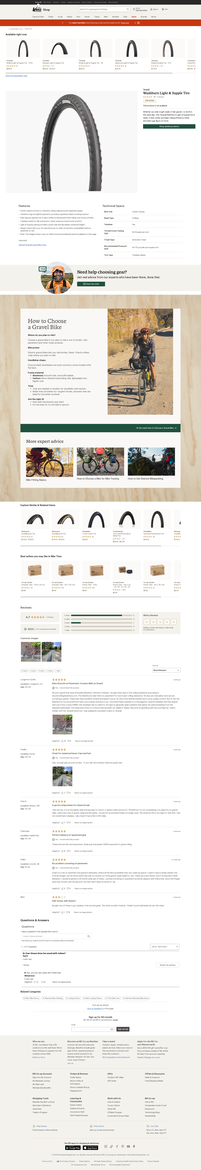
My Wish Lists (38, 1084)
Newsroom (149, 1109)
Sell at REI (111, 1109)
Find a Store (99, 1126)
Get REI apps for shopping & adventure (81, 1143)
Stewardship (150, 1116)
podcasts (134, 1146)
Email (73, 1025)
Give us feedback (94, 1008)
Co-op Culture (113, 1105)
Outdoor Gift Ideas (115, 1077)
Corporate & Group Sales (118, 1116)
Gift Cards (111, 1081)
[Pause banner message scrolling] (138, 22)
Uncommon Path (77, 1112)
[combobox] (104, 9)
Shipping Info (76, 1091)
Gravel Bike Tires (16, 29)
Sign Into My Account (42, 1077)
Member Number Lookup (44, 1102)
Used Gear (37, 1109)
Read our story (39, 1057)
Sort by (155, 666)
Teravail (146, 89)
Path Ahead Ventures (79, 1115)
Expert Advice (76, 1105)
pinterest (123, 1146)
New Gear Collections (42, 1105)
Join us (70, 1063)
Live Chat (154, 1126)
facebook (117, 1146)
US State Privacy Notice (103, 1161)
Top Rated (149, 100)
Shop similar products (169, 126)
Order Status (75, 1077)
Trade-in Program (40, 1112)
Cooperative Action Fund (155, 1105)
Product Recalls (153, 1161)
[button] (71, 142)
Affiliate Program (114, 1112)
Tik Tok (111, 1146)
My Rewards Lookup (41, 1081)
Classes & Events (77, 1108)
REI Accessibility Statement (120, 1165)
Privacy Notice (84, 1161)
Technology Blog (152, 1112)
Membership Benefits (42, 1088)
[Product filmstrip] (100, 651)
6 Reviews (50, 617)
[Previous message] (62, 22)
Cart (166, 9)
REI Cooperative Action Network (116, 1057)
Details (115, 1020)
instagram (106, 1146)
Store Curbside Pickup (79, 1087)
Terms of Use (47, 1161)
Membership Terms (98, 1165)
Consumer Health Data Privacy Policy (129, 1161)
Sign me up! (123, 1029)
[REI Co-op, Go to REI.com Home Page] (36, 9)
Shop (46, 9)
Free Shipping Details (154, 1081)
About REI (149, 1102)
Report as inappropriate (84, 741)
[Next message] (135, 22)
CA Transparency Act (79, 1165)
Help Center (42, 1126)
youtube (128, 1146)
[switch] (24, 671)
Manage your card (152, 1057)
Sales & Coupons (152, 1077)
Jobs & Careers (113, 1102)
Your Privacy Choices (67, 1161)
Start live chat (92, 284)
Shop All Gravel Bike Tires (16, 76)
